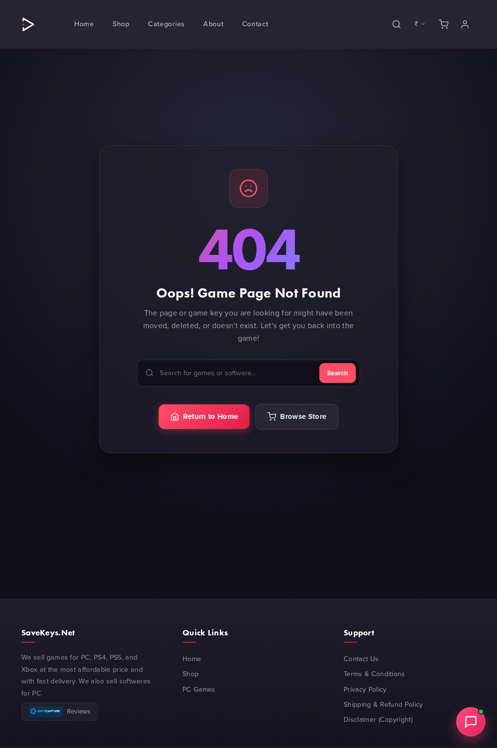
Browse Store (303, 416)
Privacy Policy (365, 689)
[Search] (396, 24)
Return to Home (210, 416)
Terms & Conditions (374, 674)
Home (191, 659)
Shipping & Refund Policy (383, 704)
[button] (84, 24)
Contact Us (361, 659)
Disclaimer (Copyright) (378, 720)
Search (337, 373)
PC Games (198, 689)
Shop (190, 674)
